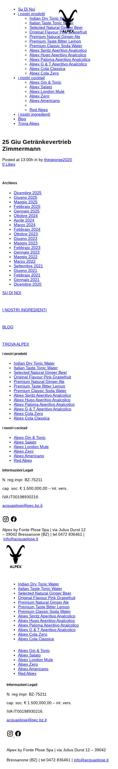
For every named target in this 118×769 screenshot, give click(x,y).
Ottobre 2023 (26, 234)
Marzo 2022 (25, 261)
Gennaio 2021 (27, 279)
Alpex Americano (29, 455)
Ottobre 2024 (26, 215)
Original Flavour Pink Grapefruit (42, 377)
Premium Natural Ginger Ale (39, 381)
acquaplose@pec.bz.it (22, 505)
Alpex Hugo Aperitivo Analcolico (42, 399)
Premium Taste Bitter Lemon (39, 386)
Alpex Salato (25, 442)
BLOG (7, 327)
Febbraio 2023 (27, 247)
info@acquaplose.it (20, 539)
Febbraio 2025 (27, 206)
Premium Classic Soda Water (40, 390)
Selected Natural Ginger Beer (40, 372)
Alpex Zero (24, 451)
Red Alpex (23, 460)
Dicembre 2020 (28, 284)
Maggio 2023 (26, 243)
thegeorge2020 (58, 159)
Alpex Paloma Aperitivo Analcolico (44, 404)
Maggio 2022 (26, 256)
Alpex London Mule (31, 446)
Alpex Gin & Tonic (30, 437)
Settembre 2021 (28, 266)
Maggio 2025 (26, 202)
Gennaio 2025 (27, 211)
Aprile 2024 (24, 220)
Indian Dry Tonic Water (34, 363)
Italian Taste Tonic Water (36, 368)
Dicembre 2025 (28, 192)
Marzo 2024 (25, 224)
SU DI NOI (11, 292)
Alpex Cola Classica (32, 418)
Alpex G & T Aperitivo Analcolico (42, 409)
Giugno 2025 (25, 197)
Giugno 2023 (25, 238)
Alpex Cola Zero (28, 413)
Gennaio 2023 (27, 252)
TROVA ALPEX (15, 344)
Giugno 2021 (25, 270)
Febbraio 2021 (27, 275)
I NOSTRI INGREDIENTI (24, 310)
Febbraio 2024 (27, 229)
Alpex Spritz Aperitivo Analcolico (42, 395)
